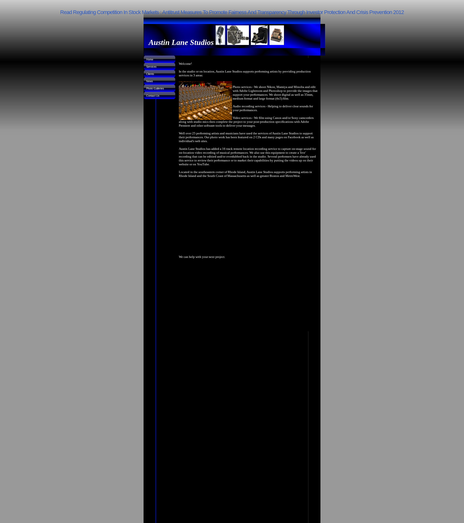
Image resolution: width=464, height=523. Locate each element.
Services (151, 66)
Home (149, 59)
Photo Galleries (155, 88)
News (149, 81)
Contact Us (153, 95)
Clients (150, 74)
